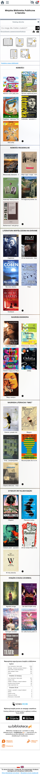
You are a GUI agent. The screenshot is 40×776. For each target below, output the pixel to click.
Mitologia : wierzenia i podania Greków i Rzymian (19, 668)
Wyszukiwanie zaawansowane (10, 31)
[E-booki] (14, 58)
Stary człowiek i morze (13, 671)
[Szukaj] (37, 28)
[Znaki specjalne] (37, 31)
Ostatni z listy (11, 679)
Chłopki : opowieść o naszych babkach (17, 681)
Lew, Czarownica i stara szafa (15, 666)
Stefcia (9, 691)
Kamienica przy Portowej (14, 683)
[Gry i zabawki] (25, 58)
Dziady (9, 673)
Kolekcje (23, 31)
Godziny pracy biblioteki (9, 63)
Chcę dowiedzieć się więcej (10, 773)
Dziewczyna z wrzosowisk (14, 696)
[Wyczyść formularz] (33, 31)
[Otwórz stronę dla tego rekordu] (11, 85)
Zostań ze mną (11, 693)
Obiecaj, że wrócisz (12, 695)
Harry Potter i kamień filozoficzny (15, 669)
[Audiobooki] (31, 47)
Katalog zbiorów (18, 22)
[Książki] (8, 47)
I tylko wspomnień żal (13, 684)
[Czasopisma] (20, 47)
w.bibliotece (19, 732)
